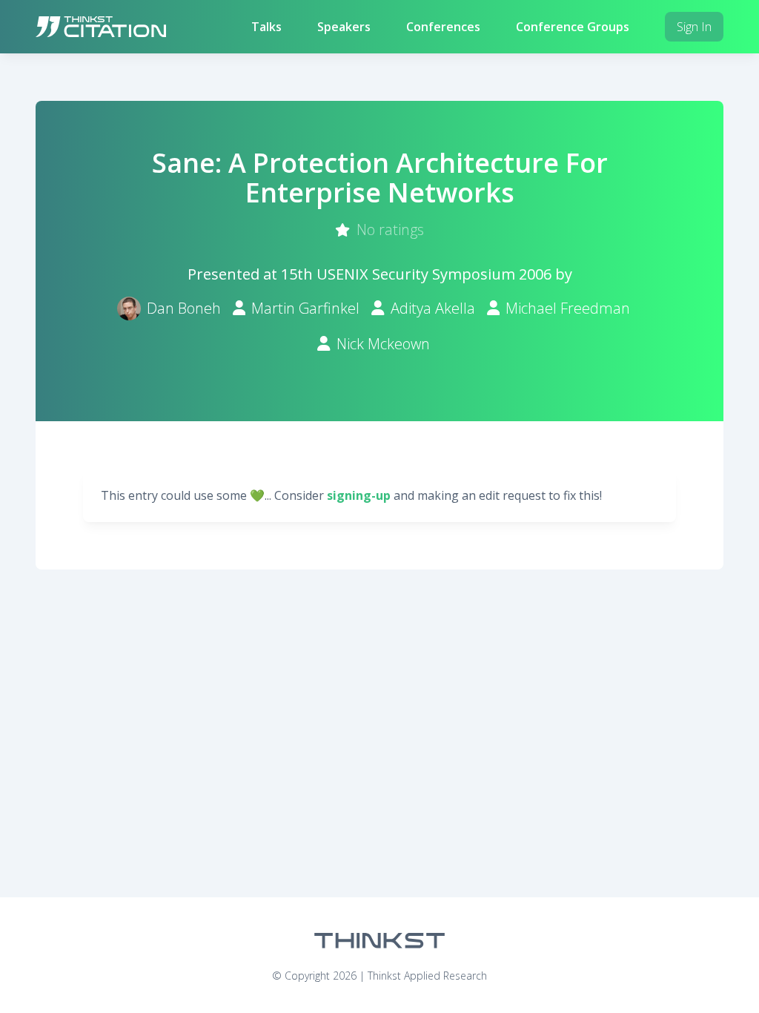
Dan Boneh (184, 308)
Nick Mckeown (383, 344)
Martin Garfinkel (305, 308)
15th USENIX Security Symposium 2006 (416, 274)
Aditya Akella (433, 308)
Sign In (694, 27)
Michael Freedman (568, 308)
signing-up (359, 495)
